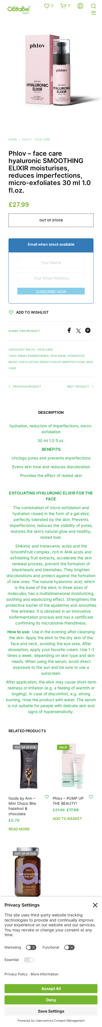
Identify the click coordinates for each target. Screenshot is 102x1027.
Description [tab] (51, 412)
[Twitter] (80, 331)
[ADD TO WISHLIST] (46, 796)
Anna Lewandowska (33, 355)
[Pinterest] (89, 331)
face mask (58, 355)
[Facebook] (71, 331)
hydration (75, 355)
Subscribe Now (51, 291)
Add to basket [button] (67, 818)
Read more (19, 828)
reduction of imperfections (62, 362)
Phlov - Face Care (36, 139)
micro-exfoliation (23, 362)
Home (12, 139)
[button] (48, 5)
